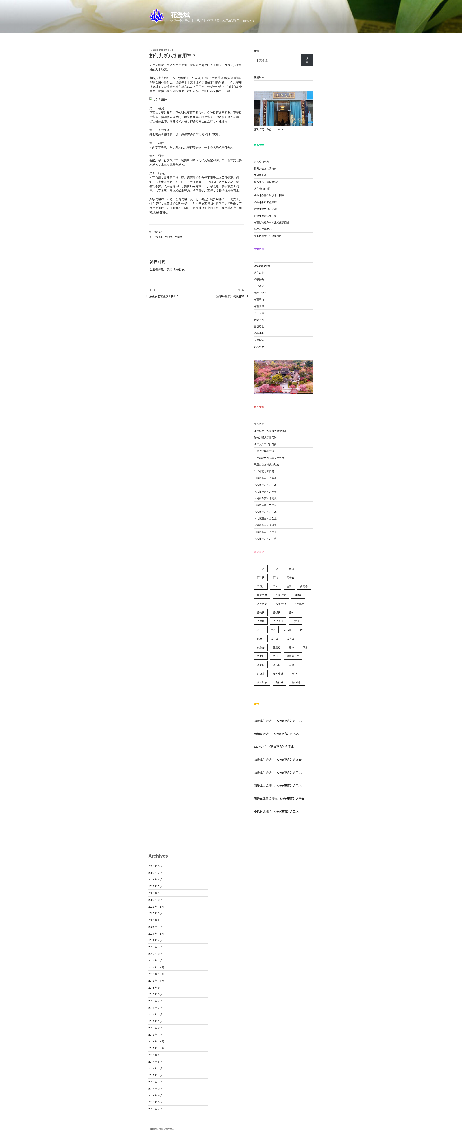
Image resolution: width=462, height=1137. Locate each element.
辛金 (291, 664)
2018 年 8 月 (155, 994)
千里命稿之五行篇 (264, 471)
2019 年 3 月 (155, 947)
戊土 (259, 638)
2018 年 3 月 (155, 1021)
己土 (259, 630)
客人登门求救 (261, 161)
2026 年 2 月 (155, 900)
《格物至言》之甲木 (265, 525)
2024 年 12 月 (156, 933)
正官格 (277, 647)
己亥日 (295, 621)
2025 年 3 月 (155, 913)
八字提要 (259, 279)
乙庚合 (261, 586)
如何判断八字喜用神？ (266, 437)
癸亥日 (261, 656)
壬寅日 (261, 612)
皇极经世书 (260, 326)
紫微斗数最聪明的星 (265, 215)
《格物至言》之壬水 (265, 484)
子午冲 (261, 621)
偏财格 (298, 595)
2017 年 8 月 (155, 1061)
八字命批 (259, 272)
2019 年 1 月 (155, 960)
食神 (294, 673)
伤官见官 (281, 595)
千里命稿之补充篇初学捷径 (269, 458)
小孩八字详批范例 (264, 451)
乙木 (275, 586)
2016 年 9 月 (155, 1095)
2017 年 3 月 (155, 1082)
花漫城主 (169, 50)
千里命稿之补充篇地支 (266, 464)
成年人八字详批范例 (265, 444)
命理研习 (158, 231)
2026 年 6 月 (155, 879)
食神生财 (297, 682)
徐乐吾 (288, 630)
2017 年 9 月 (155, 1055)
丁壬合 (261, 568)
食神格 (279, 682)
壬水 (291, 612)
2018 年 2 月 (155, 1028)
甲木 (305, 647)
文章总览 (259, 424)
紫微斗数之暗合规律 (265, 209)
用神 (291, 647)
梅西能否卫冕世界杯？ (266, 182)
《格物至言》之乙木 (265, 511)
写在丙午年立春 (263, 229)
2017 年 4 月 (155, 1075)
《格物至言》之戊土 (265, 532)
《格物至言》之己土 (265, 518)
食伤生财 (278, 673)
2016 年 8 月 (155, 1102)
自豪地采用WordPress (161, 1129)
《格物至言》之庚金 (265, 505)
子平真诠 (259, 313)
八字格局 (262, 603)
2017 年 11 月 (156, 1048)
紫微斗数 (259, 333)
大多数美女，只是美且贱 (268, 236)
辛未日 (277, 664)
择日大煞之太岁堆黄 (265, 168)
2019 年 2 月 (155, 953)
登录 (181, 269)
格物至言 (259, 320)
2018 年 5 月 (155, 1014)
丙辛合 (290, 577)
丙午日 (261, 577)
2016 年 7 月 (155, 1109)
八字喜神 (168, 236)
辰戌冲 (261, 673)
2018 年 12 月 (156, 967)
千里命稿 (259, 286)
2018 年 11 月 (156, 974)
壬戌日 (277, 612)
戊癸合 (261, 647)
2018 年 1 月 (155, 1034)
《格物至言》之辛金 (265, 491)
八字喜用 (158, 236)
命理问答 (259, 306)
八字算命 (299, 603)
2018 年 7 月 (155, 1001)
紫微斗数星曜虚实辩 (265, 202)
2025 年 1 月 (155, 926)
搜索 (256, 51)
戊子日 (274, 638)
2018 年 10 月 (156, 980)
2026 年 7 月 (155, 872)
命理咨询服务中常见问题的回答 (271, 222)
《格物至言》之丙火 (265, 498)
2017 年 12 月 (156, 1041)
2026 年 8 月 (155, 866)
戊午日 (304, 630)
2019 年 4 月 (155, 940)
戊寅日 (290, 638)
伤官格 (304, 586)
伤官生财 (262, 595)
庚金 (273, 630)
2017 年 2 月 (155, 1088)
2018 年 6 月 (155, 1007)
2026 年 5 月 (155, 886)
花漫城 (180, 14)
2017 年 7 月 (155, 1068)
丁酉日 (290, 568)
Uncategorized (262, 266)
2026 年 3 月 (155, 893)
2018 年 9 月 (155, 987)
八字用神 (178, 236)
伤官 (289, 586)
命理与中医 (260, 292)
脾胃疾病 (259, 340)
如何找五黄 (260, 175)
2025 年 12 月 (156, 906)
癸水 (275, 656)
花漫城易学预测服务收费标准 (270, 430)
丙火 (275, 577)
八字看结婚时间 (263, 188)
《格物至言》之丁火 (265, 538)
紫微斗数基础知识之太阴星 (269, 195)
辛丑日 (261, 664)
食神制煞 (262, 682)
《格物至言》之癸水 (265, 478)
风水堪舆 (259, 346)
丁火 (275, 568)
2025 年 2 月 (155, 920)
